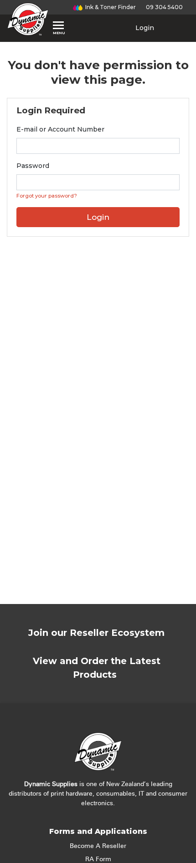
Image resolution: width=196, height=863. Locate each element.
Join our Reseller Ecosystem (96, 632)
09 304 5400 (163, 7)
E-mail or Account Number (60, 129)
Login (144, 28)
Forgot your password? (46, 196)
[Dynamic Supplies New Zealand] (27, 19)
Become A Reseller (98, 846)
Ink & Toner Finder (109, 7)
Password (32, 166)
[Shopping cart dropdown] (176, 27)
